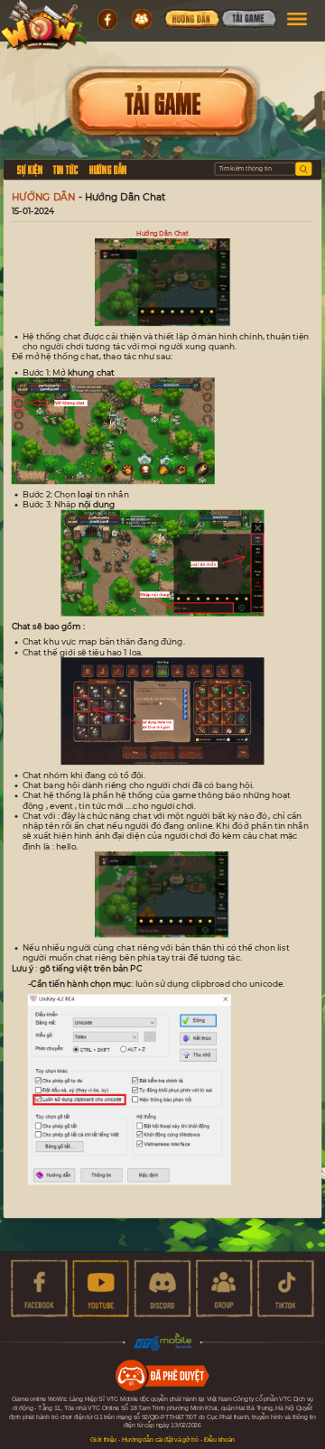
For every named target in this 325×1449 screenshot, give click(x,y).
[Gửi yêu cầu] (303, 169)
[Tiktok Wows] (285, 1288)
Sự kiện (30, 168)
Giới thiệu (103, 1440)
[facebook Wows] (107, 20)
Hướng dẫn (108, 168)
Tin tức (65, 168)
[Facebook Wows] (39, 1288)
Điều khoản (219, 1440)
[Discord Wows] (162, 1288)
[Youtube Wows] (101, 1288)
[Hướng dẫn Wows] (191, 21)
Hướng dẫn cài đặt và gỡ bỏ (160, 1440)
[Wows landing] (43, 25)
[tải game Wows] (248, 21)
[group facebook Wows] (142, 20)
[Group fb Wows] (224, 1288)
